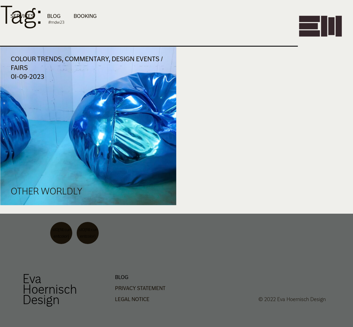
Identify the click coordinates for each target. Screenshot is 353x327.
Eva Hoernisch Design (50, 289)
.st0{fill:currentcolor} (61, 233)
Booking (85, 16)
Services (22, 16)
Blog (53, 16)
